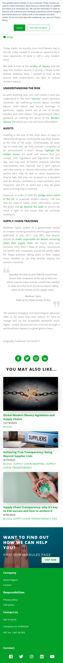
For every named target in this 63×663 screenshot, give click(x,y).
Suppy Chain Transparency (32, 518)
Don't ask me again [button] (38, 27)
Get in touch (9, 619)
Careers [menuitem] (7, 584)
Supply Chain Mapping (29, 463)
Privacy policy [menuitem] (10, 599)
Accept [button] (19, 27)
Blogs (10, 37)
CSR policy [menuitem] (8, 604)
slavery (36, 98)
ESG (54, 518)
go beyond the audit (32, 206)
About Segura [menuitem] (10, 579)
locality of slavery (40, 66)
